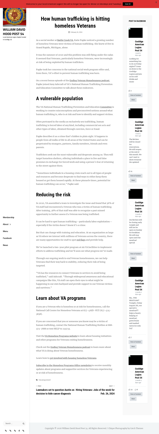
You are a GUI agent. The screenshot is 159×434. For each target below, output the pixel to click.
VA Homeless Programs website (61, 336)
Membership (8, 217)
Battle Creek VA (65, 40)
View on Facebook (135, 95)
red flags (81, 240)
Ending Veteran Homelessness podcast (89, 80)
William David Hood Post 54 (14, 31)
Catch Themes (136, 428)
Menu (5, 231)
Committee (106, 107)
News (5, 245)
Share (133, 100)
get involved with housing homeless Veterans (73, 358)
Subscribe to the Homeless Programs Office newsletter (64, 365)
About (5, 224)
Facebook (7, 238)
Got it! (128, 4)
